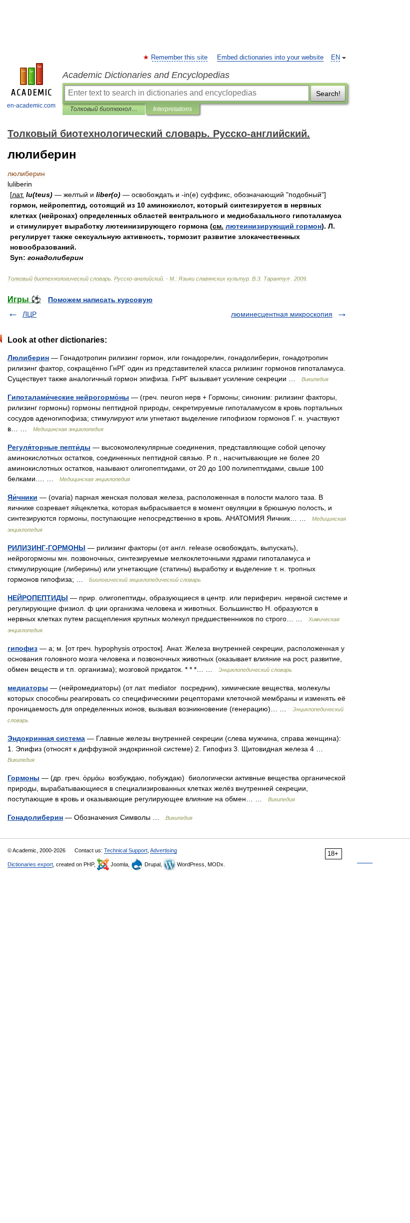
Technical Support (126, 850)
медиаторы (28, 688)
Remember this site (180, 57)
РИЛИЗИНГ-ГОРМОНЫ (47, 548)
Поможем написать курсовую (100, 300)
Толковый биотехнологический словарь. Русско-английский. (104, 109)
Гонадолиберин (35, 817)
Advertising (163, 850)
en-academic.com (31, 105)
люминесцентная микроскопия (281, 314)
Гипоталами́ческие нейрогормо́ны (68, 397)
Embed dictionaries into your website (270, 57)
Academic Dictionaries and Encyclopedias (146, 75)
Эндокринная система (46, 738)
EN (335, 57)
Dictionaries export (30, 864)
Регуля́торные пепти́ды (49, 447)
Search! (328, 94)
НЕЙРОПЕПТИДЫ (38, 598)
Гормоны (24, 778)
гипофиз (23, 648)
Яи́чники (23, 497)
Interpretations (172, 109)
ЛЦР (29, 314)
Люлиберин (28, 358)
